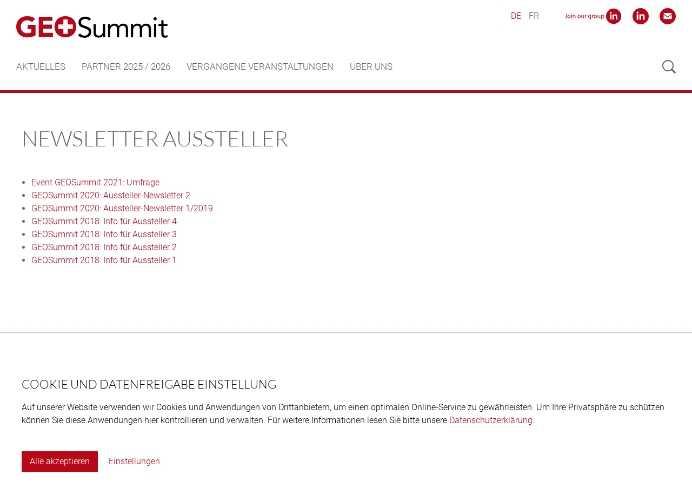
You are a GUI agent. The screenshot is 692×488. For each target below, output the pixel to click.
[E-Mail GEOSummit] (668, 15)
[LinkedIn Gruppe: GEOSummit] (593, 15)
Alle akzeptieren (60, 461)
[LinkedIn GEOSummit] (641, 15)
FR (534, 16)
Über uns (371, 66)
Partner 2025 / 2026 (126, 66)
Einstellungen (134, 461)
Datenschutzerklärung (491, 420)
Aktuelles (40, 66)
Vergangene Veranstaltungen (260, 66)
